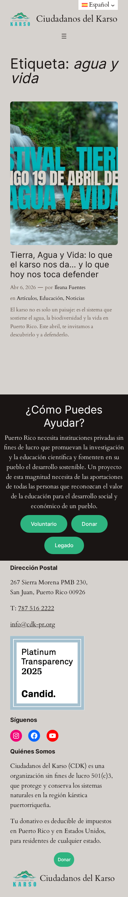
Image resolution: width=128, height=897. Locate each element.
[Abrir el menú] (64, 36)
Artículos (27, 298)
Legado (64, 545)
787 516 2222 (36, 608)
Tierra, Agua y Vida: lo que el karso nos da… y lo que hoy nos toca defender (61, 264)
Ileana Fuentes (69, 287)
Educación (51, 298)
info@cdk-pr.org (32, 624)
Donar (89, 524)
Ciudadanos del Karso (76, 19)
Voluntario (44, 524)
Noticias (75, 298)
